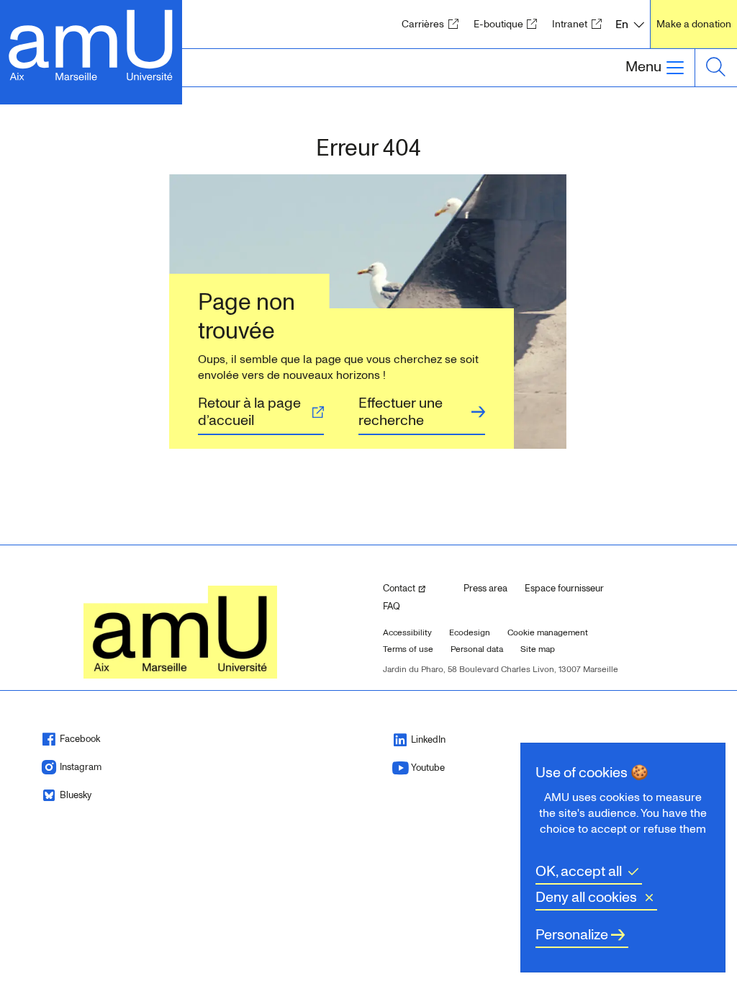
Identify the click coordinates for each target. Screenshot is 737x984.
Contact (417, 588)
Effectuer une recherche (400, 412)
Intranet (581, 24)
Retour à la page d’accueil (249, 412)
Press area (485, 588)
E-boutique (510, 24)
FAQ (391, 606)
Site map (537, 649)
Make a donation (693, 24)
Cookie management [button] (547, 633)
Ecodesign (469, 633)
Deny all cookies (586, 897)
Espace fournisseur (564, 588)
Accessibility (407, 633)
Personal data (477, 649)
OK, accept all (578, 872)
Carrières (434, 24)
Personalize (571, 935)
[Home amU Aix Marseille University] (91, 43)
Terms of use (408, 649)
